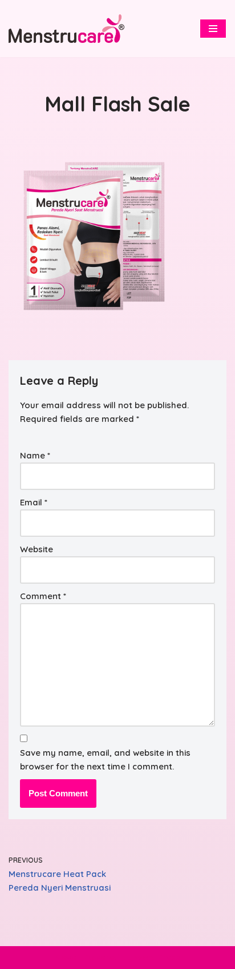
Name (35, 455)
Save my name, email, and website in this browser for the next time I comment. (105, 759)
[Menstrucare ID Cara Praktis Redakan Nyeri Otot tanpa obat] (66, 28)
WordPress (157, 957)
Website (36, 549)
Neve (65, 957)
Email (33, 502)
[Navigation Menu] (213, 28)
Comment (43, 596)
